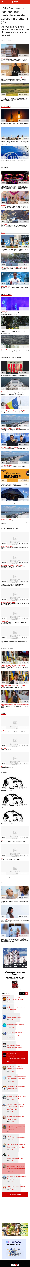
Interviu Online (7, 648)
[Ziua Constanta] (15, 2)
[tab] (26, 993)
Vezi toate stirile (15, 1195)
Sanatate (4, 883)
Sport (3, 232)
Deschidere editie (8, 41)
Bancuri (4, 773)
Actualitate (5, 106)
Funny (3, 713)
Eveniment (5, 168)
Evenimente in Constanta (11, 358)
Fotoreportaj (6, 294)
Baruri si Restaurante (9, 529)
